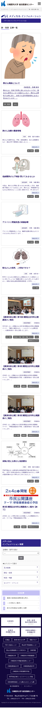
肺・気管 (7, 104)
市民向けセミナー (33, 340)
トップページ (4, 9)
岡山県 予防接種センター (29, 645)
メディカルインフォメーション (18, 9)
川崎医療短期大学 (28, 666)
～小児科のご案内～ (13, 603)
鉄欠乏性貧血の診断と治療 (15, 608)
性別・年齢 (8, 578)
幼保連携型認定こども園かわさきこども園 (21, 682)
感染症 (24, 386)
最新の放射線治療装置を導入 (16, 598)
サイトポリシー (28, 686)
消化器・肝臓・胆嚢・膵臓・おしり (23, 337)
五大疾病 (7, 568)
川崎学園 (33, 650)
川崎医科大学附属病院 (27, 656)
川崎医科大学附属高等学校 (21, 671)
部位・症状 (8, 573)
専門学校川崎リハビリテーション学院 (21, 677)
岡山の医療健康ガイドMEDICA (16, 650)
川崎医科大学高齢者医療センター (21, 661)
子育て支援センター (11, 645)
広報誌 (7, 640)
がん (15, 104)
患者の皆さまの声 (19, 640)
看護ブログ (33, 640)
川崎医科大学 (12, 656)
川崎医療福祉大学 (13, 666)
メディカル (15, 21)
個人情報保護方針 (14, 686)
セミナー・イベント (11, 583)
